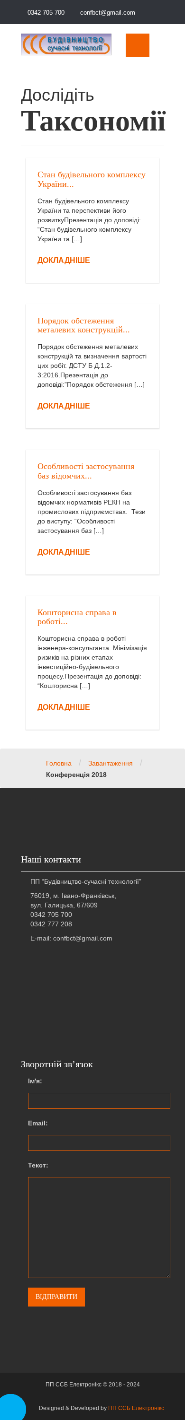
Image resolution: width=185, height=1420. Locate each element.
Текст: (38, 1165)
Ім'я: (35, 1081)
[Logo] (66, 44)
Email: (38, 1123)
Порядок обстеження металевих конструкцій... (83, 325)
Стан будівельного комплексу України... (91, 179)
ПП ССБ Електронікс (136, 1408)
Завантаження (110, 763)
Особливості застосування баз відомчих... (85, 471)
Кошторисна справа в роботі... (77, 617)
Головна (59, 763)
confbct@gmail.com (106, 12)
